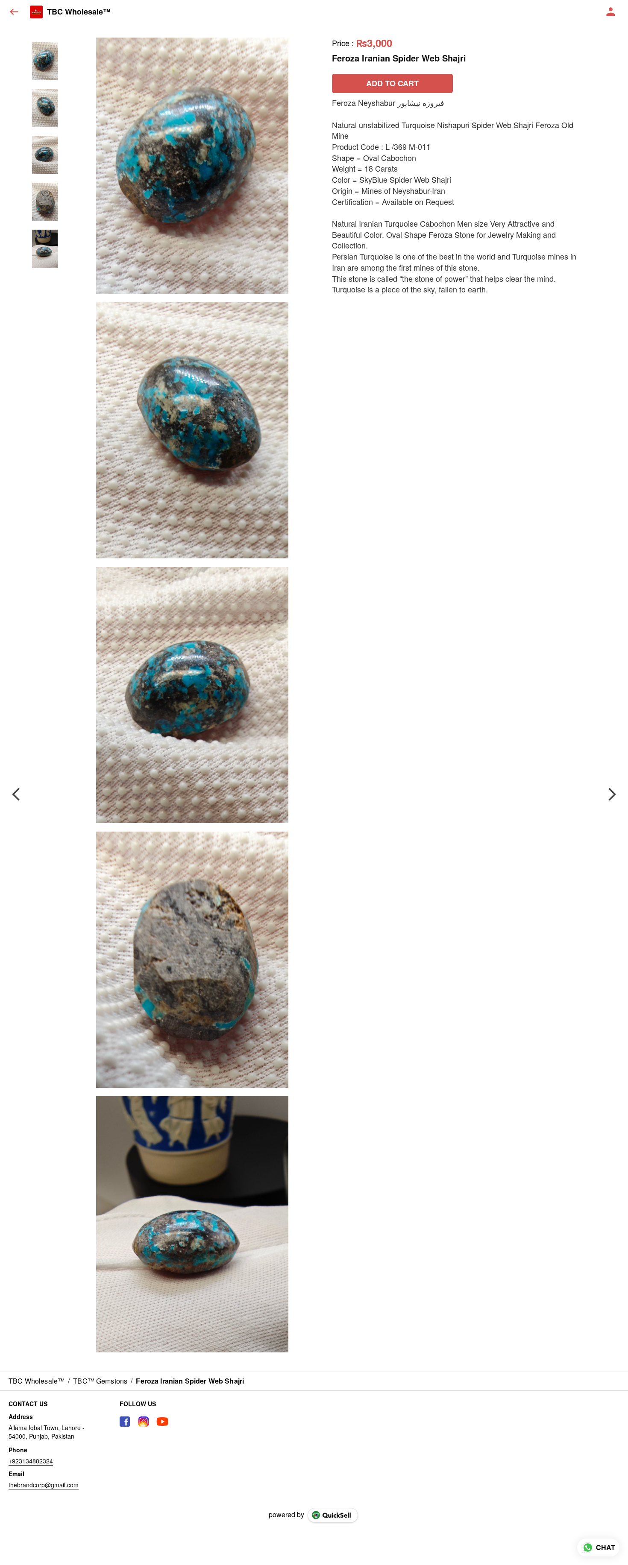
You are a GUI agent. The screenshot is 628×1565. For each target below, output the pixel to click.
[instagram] (143, 1421)
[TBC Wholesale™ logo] (36, 12)
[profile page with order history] (610, 11)
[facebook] (125, 1421)
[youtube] (162, 1421)
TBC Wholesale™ (79, 12)
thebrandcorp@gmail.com (44, 1484)
